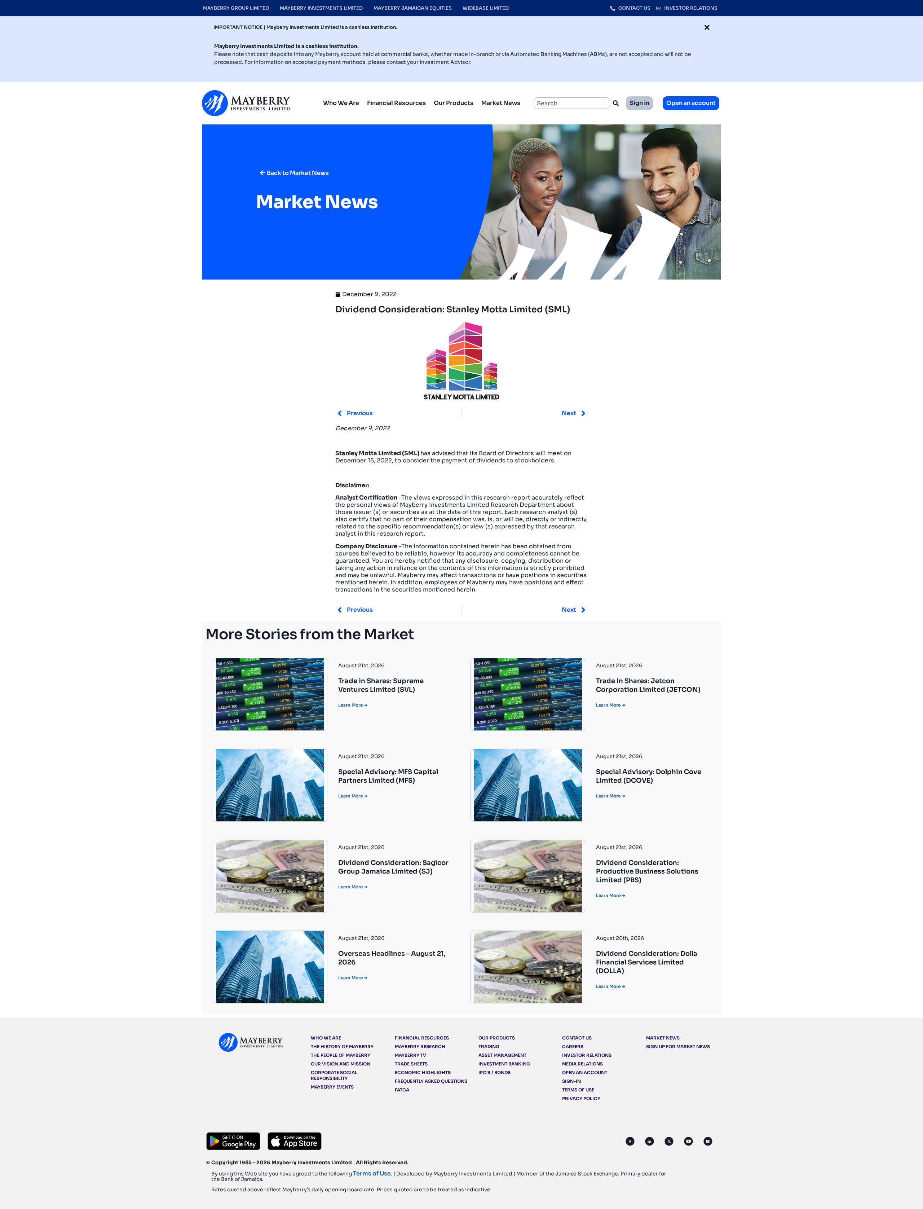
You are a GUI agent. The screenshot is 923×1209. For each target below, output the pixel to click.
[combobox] (572, 103)
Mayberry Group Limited (236, 8)
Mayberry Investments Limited (321, 8)
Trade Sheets (411, 1064)
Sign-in (571, 1081)
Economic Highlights (423, 1072)
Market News (500, 103)
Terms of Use (578, 1090)
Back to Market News (298, 173)
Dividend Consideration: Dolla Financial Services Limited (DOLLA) (646, 962)
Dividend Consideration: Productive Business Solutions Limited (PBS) (647, 871)
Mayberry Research (420, 1046)
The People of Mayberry (340, 1055)
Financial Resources (396, 103)
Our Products (453, 103)
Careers (572, 1046)
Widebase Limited (486, 8)
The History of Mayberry (342, 1046)
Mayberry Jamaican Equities (413, 8)
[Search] (617, 103)
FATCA (402, 1090)
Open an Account (584, 1072)
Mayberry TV (410, 1055)
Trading (488, 1046)
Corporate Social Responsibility (334, 1075)
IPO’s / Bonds (494, 1072)
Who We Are (341, 103)
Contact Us (577, 1038)
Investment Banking (504, 1064)
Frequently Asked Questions (431, 1081)
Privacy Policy (581, 1098)
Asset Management (502, 1055)
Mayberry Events (332, 1087)
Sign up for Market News (678, 1046)
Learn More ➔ (352, 705)
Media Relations (582, 1064)
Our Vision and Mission (340, 1064)
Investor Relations (586, 1055)
